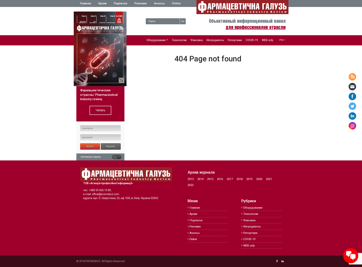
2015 (210, 179)
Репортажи (235, 40)
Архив (102, 3)
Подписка (120, 3)
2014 (200, 179)
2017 (230, 179)
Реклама (140, 3)
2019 (249, 179)
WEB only (267, 40)
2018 (240, 179)
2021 (269, 179)
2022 (191, 185)
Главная (85, 3)
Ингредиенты (215, 40)
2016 (220, 179)
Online (176, 3)
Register (110, 146)
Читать (100, 110)
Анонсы (159, 3)
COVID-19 (252, 40)
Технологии (179, 40)
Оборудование (156, 40)
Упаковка (196, 40)
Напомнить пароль (91, 157)
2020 (259, 179)
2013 (191, 179)
